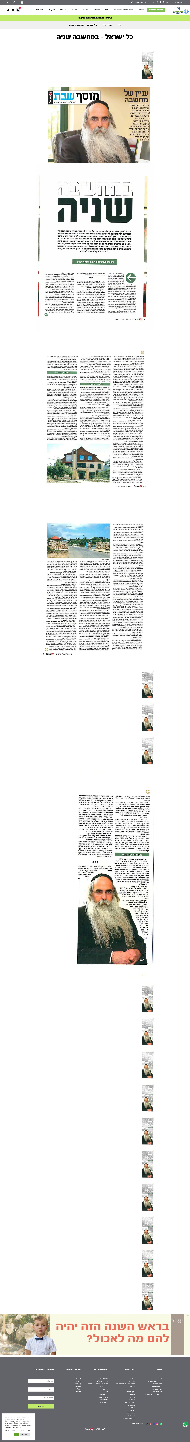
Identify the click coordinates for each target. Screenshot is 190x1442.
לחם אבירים (104, 1386)
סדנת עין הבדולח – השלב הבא (97, 1384)
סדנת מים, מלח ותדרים (100, 1381)
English (52, 10)
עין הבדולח (104, 1379)
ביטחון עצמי (104, 1402)
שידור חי (63, 10)
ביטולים (78, 1389)
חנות (106, 10)
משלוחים (78, 1386)
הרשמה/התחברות (156, 10)
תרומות (85, 10)
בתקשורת (107, 25)
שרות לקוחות (76, 1381)
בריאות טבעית (157, 1386)
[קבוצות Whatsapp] (167, 2)
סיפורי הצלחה (130, 1402)
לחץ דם (105, 1389)
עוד (29, 10)
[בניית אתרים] (92, 1429)
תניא (106, 1392)
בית (119, 25)
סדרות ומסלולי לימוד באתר (123, 10)
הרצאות (141, 10)
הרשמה (132, 1379)
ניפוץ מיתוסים (130, 1392)
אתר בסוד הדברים (128, 1418)
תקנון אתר (77, 1379)
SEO (104, 1429)
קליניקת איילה (157, 1389)
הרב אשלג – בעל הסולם (153, 1394)
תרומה (133, 1408)
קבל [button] (17, 1434)
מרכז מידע (39, 10)
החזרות (78, 1392)
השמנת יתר (104, 1400)
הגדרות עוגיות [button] (25, 1434)
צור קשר (97, 10)
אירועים (74, 10)
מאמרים (132, 1400)
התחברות (132, 1381)
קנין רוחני (78, 1384)
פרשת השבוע (103, 1397)
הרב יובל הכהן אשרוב (154, 1381)
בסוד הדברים (157, 1384)
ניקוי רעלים (104, 1394)
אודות (160, 1379)
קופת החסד (131, 1413)
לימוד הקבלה (157, 1392)
